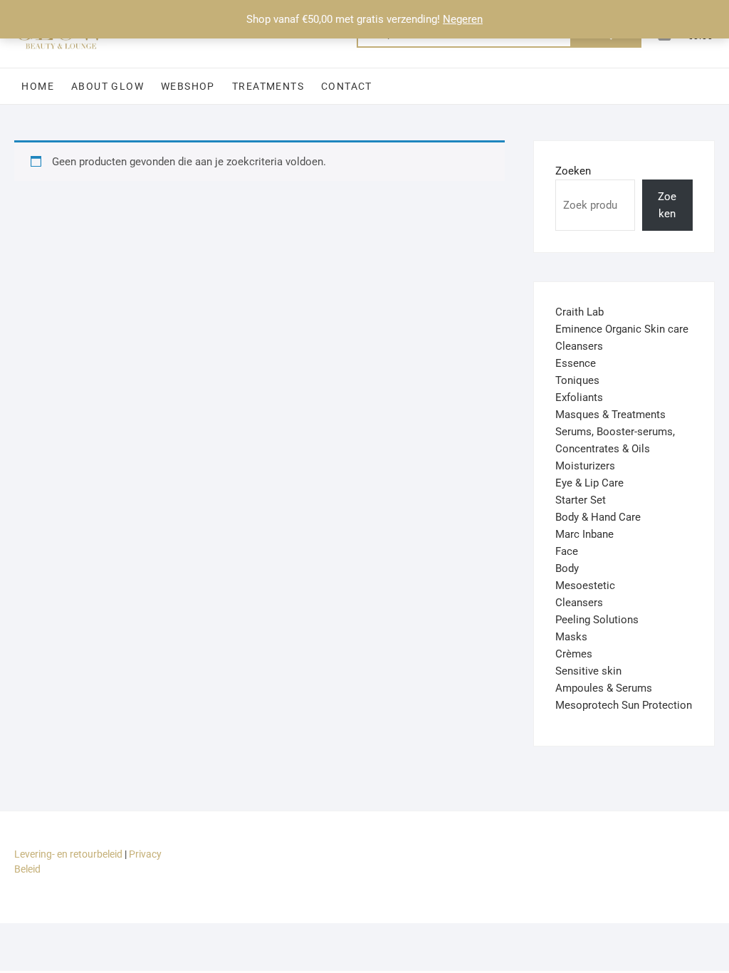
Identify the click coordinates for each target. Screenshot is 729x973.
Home (37, 86)
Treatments (268, 86)
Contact (346, 86)
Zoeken (573, 171)
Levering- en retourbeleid (68, 854)
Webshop (188, 86)
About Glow (107, 86)
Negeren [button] (463, 19)
